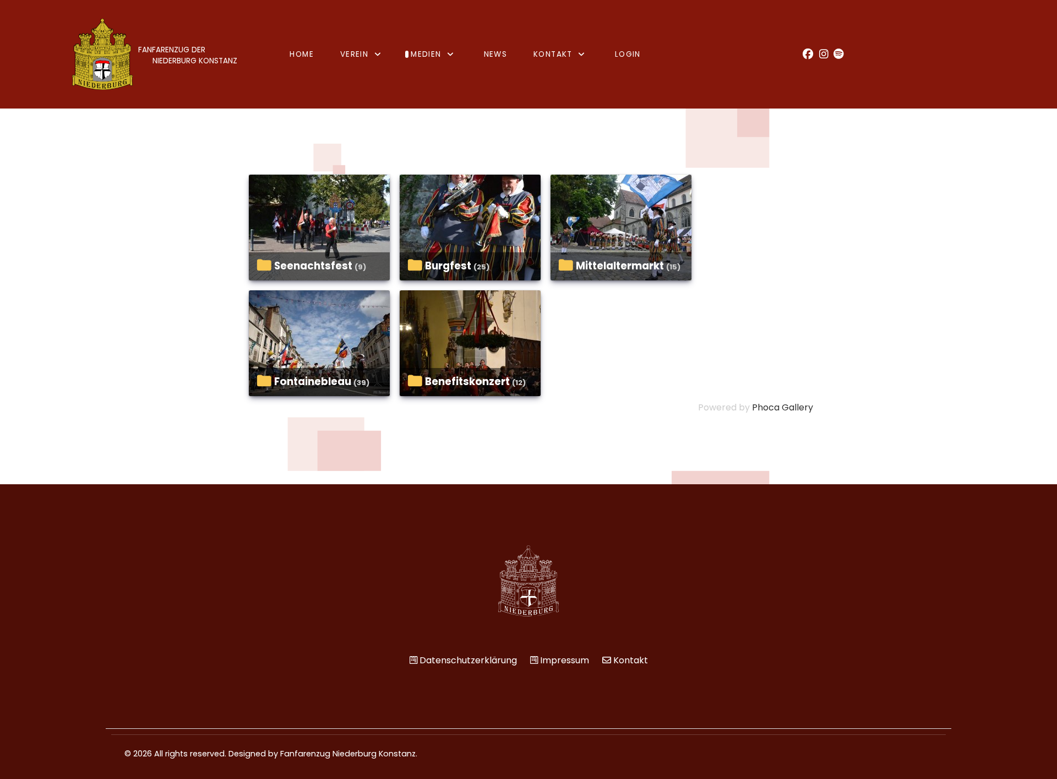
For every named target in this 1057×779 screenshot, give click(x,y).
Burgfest (448, 266)
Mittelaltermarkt (620, 266)
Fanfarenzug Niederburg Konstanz (348, 753)
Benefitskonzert (467, 381)
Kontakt (630, 660)
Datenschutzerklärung (468, 660)
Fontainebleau (312, 381)
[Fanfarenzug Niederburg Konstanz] (528, 580)
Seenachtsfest (313, 266)
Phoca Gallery (782, 407)
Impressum (564, 660)
